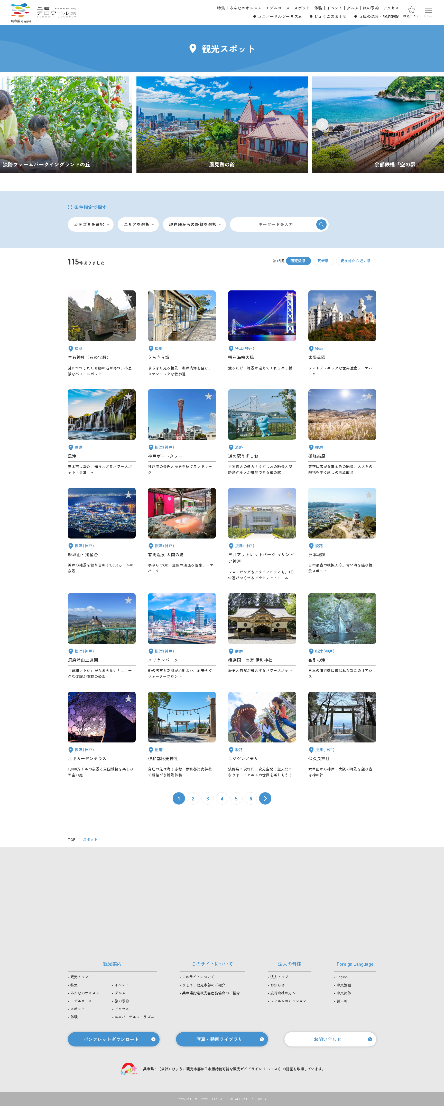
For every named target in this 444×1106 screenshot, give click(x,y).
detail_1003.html (182, 636)
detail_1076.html (262, 432)
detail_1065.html (342, 534)
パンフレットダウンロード (111, 1039)
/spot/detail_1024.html (222, 124)
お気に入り (411, 16)
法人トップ (279, 976)
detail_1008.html (182, 432)
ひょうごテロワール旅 (56, 12)
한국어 (342, 1000)
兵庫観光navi (20, 12)
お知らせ (277, 984)
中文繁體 (344, 984)
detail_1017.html (102, 636)
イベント (334, 8)
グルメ (353, 8)
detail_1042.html (262, 636)
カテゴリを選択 (89, 224)
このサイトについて (198, 976)
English (342, 976)
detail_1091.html (182, 735)
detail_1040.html (102, 432)
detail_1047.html (102, 333)
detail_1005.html (262, 534)
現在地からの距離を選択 (193, 224)
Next (322, 124)
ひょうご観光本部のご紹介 (203, 984)
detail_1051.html (342, 333)
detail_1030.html (182, 534)
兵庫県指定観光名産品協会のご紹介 (211, 992)
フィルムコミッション (288, 1000)
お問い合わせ (327, 1039)
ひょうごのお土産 (330, 16)
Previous (122, 124)
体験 (318, 8)
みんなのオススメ (245, 8)
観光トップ (79, 976)
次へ (265, 798)
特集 (221, 8)
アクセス (391, 8)
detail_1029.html (102, 735)
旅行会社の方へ (282, 992)
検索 (321, 224)
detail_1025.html (342, 735)
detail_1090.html (342, 432)
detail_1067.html (262, 735)
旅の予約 (371, 8)
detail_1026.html (102, 534)
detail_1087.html (182, 333)
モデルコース (278, 8)
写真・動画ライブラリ (219, 1039)
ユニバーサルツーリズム (280, 16)
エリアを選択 (137, 224)
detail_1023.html (342, 636)
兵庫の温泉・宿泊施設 (379, 16)
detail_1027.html (262, 333)
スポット (302, 8)
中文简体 (344, 992)
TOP (72, 839)
